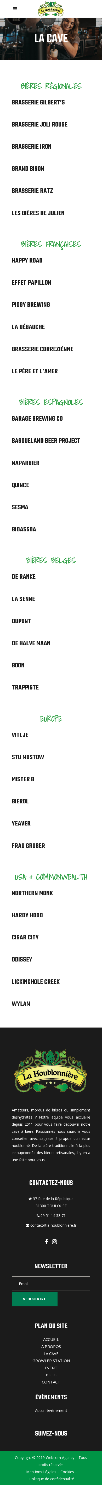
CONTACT (51, 1382)
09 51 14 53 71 (52, 1215)
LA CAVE (51, 1353)
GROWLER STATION (51, 1360)
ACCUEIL (51, 1339)
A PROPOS (51, 1346)
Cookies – (68, 1471)
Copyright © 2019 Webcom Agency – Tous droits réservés (51, 1461)
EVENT (51, 1367)
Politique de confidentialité (51, 1478)
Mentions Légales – (42, 1471)
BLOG (51, 1374)
